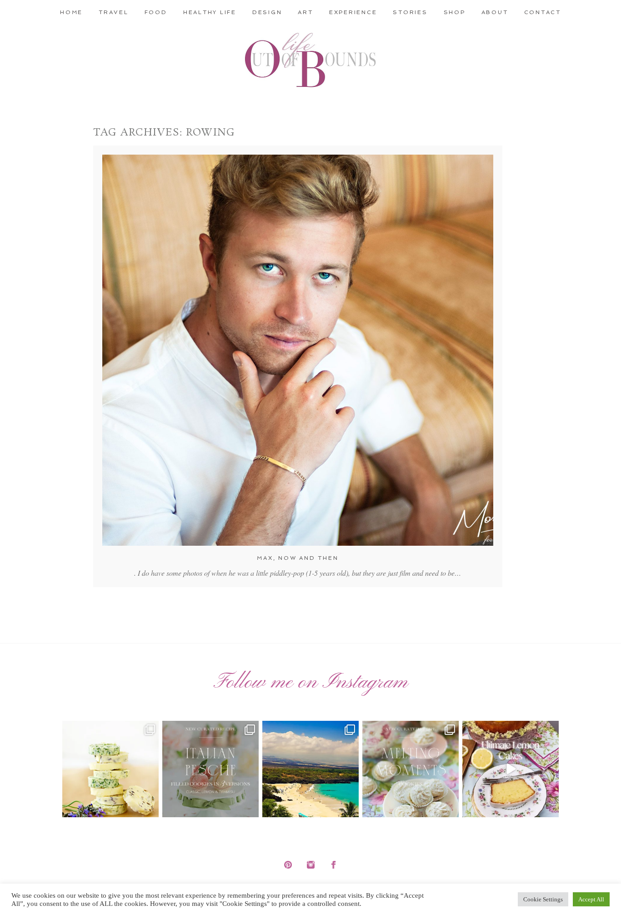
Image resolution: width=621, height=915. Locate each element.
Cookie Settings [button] (543, 899)
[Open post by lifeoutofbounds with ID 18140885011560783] (110, 769)
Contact (542, 12)
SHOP (455, 12)
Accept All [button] (591, 899)
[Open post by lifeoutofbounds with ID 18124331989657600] (310, 769)
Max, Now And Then (297, 558)
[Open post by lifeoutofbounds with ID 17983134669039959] (210, 769)
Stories (410, 12)
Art (305, 12)
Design (267, 12)
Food (156, 12)
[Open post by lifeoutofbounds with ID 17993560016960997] (510, 769)
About (494, 12)
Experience (353, 12)
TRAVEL (114, 12)
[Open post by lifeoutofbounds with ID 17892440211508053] (410, 769)
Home (71, 12)
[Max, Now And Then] (297, 350)
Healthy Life (209, 12)
